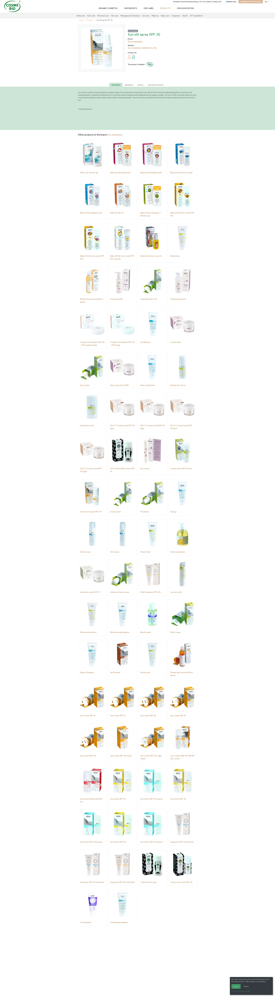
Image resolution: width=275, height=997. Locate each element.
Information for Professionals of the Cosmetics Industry (197, 2)
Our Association (185, 8)
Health (185, 15)
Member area (231, 2)
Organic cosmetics (108, 8)
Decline (246, 986)
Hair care (114, 15)
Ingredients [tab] (129, 85)
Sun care (145, 15)
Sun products (133, 31)
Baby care (165, 15)
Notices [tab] (140, 85)
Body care (81, 15)
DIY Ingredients (196, 15)
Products (165, 8)
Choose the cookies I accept (240, 991)
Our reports (130, 8)
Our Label (149, 8)
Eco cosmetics (114, 134)
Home (81, 20)
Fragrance (175, 15)
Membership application (251, 2)
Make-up (155, 15)
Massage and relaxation (130, 15)
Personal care (103, 15)
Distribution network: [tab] (156, 85)
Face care (91, 15)
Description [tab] (116, 85)
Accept (236, 986)
